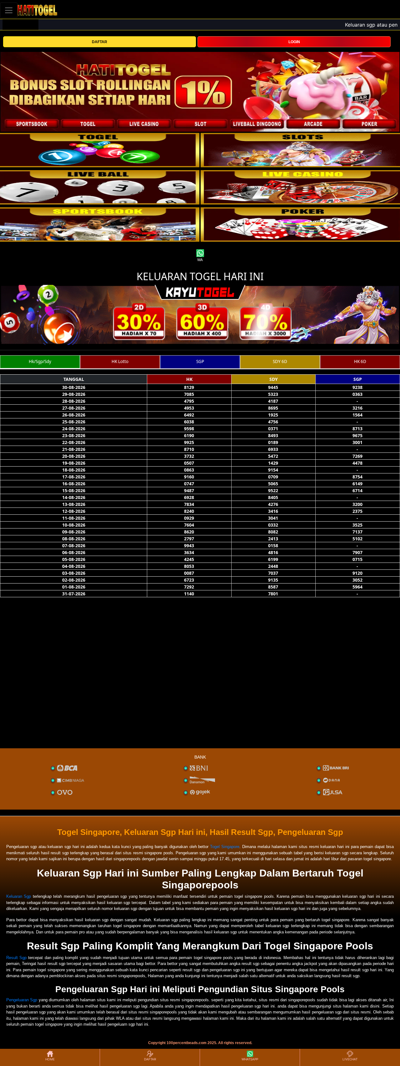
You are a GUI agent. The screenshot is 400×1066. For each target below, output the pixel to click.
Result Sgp (16, 957)
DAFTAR (99, 42)
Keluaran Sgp (18, 896)
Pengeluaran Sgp (21, 1000)
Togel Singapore (224, 846)
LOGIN (294, 42)
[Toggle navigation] (9, 10)
